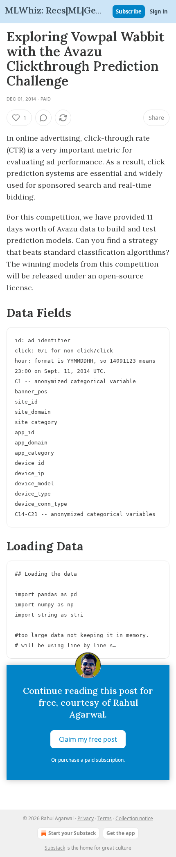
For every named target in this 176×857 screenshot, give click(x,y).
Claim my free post (88, 739)
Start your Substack (72, 833)
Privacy (85, 818)
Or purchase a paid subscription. (88, 759)
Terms (104, 818)
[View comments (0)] (43, 118)
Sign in (159, 11)
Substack (55, 847)
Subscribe (129, 11)
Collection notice (134, 818)
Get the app (120, 833)
